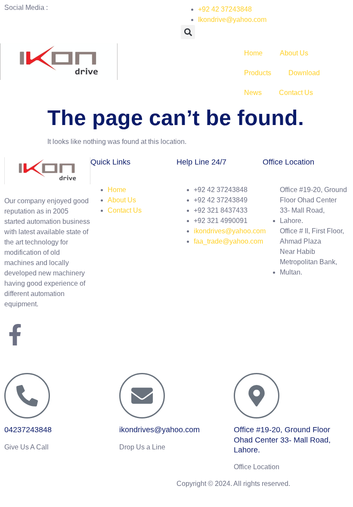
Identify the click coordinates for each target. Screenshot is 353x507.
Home (253, 53)
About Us (294, 53)
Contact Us (296, 92)
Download (304, 72)
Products (257, 72)
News (253, 92)
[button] (188, 32)
